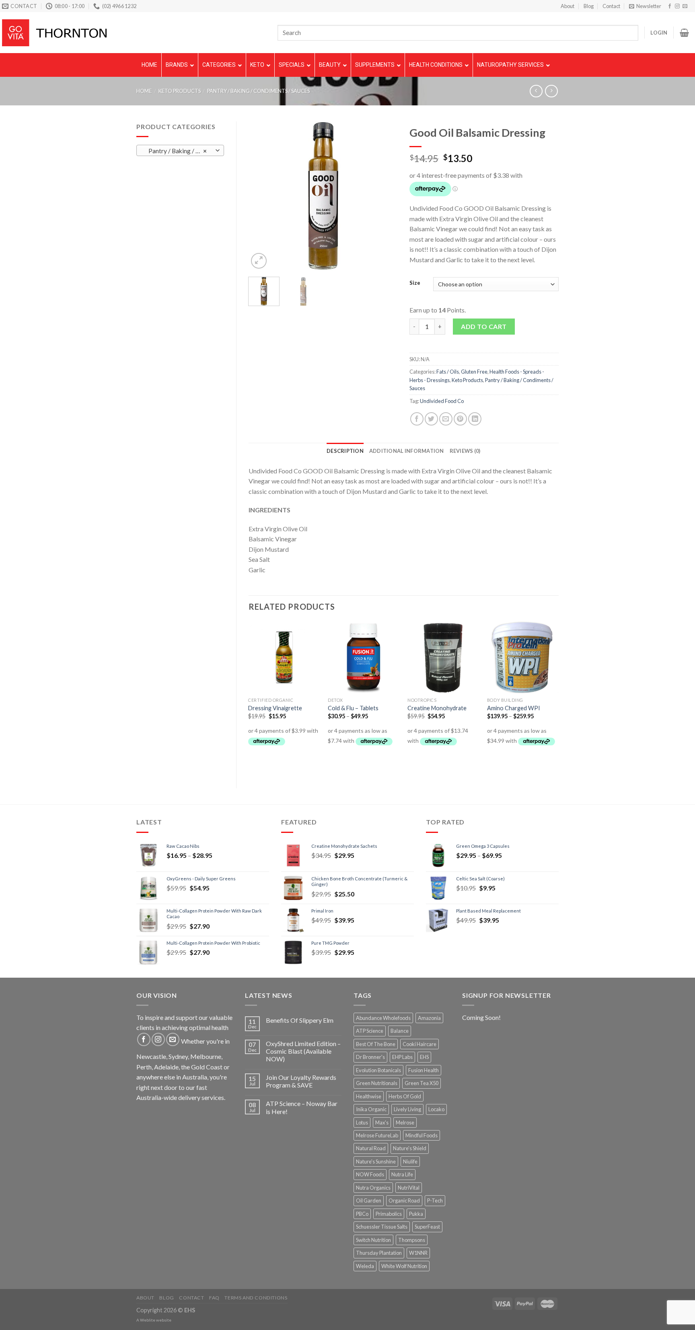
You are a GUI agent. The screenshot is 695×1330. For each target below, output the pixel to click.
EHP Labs (402, 1057)
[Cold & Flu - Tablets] (363, 657)
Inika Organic (371, 1109)
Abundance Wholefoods (383, 1018)
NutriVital (408, 1187)
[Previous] (261, 196)
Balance (400, 1031)
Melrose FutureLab (377, 1135)
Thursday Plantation (379, 1253)
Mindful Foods (421, 1135)
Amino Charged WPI (513, 708)
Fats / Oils (447, 371)
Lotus (362, 1122)
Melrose (405, 1122)
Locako (436, 1109)
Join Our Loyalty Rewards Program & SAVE (301, 1081)
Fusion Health (423, 1070)
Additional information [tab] (406, 451)
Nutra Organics (373, 1187)
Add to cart (483, 326)
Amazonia (429, 1018)
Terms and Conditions (255, 1298)
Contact (611, 6)
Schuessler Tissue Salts (381, 1226)
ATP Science (369, 1031)
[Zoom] (259, 261)
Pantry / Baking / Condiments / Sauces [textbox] (180, 150)
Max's (382, 1122)
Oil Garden (368, 1200)
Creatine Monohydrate (437, 708)
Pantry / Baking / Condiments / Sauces (258, 91)
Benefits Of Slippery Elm (299, 1020)
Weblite (147, 1320)
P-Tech (435, 1200)
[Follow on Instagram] (677, 6)
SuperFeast (427, 1226)
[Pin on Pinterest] (460, 419)
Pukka (416, 1214)
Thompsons (411, 1240)
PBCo (362, 1214)
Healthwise (368, 1096)
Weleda (365, 1266)
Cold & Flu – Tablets (353, 708)
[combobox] (180, 150)
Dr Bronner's (370, 1057)
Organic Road (404, 1200)
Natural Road (371, 1148)
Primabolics (389, 1214)
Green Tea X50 (421, 1083)
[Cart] (684, 32)
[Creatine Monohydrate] (443, 657)
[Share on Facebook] (417, 419)
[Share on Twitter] (431, 419)
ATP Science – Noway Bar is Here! (301, 1107)
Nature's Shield (409, 1148)
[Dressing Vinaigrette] (284, 657)
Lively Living (407, 1109)
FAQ (214, 1298)
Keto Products (179, 91)
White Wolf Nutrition (404, 1266)
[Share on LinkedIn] (474, 419)
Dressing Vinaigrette (275, 708)
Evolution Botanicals (378, 1070)
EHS (424, 1057)
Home (144, 91)
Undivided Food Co (442, 401)
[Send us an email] (685, 6)
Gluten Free (474, 371)
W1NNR (418, 1253)
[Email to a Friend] (445, 419)
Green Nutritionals (376, 1083)
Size (414, 283)
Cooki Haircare (419, 1044)
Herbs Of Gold (405, 1096)
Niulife (410, 1161)
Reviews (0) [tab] (465, 451)
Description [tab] (345, 451)
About (567, 6)
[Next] (384, 196)
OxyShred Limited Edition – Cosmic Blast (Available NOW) (303, 1051)
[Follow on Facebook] (669, 6)
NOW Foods (370, 1174)
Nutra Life (402, 1174)
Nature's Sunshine (376, 1161)
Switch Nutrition (373, 1240)
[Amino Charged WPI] (523, 657)
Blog (589, 6)
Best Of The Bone (375, 1044)
